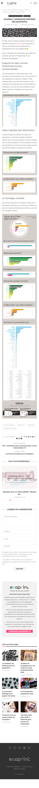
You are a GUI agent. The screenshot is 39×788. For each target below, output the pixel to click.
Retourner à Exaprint (13, 766)
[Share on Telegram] (17, 438)
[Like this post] (21, 437)
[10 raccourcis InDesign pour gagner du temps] (10, 683)
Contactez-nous (27, 766)
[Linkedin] (19, 747)
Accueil (4, 10)
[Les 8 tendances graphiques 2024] (29, 683)
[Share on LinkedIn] (30, 437)
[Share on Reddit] (32, 437)
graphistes (21, 425)
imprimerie (31, 425)
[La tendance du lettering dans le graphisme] (10, 655)
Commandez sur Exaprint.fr (19, 631)
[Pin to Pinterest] (28, 437)
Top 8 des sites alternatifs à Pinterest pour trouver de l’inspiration (26, 719)
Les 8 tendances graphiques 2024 (27, 693)
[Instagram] (14, 747)
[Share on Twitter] (26, 437)
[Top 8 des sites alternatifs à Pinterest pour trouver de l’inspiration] (29, 706)
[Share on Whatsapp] (34, 437)
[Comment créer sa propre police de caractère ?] (10, 706)
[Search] (31, 3)
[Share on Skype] (19, 438)
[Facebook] (10, 747)
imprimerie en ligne (9, 428)
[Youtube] (24, 747)
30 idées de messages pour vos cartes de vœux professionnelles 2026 (28, 668)
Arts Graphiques (8, 425)
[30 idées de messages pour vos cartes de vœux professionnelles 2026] (29, 655)
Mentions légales (19, 769)
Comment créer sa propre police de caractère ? (9, 717)
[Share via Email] (21, 438)
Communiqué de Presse (16, 10)
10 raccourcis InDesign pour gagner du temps (8, 694)
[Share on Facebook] (24, 437)
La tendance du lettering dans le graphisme (8, 666)
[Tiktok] (29, 747)
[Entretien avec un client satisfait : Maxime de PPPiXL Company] (19, 477)
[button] (4, 483)
